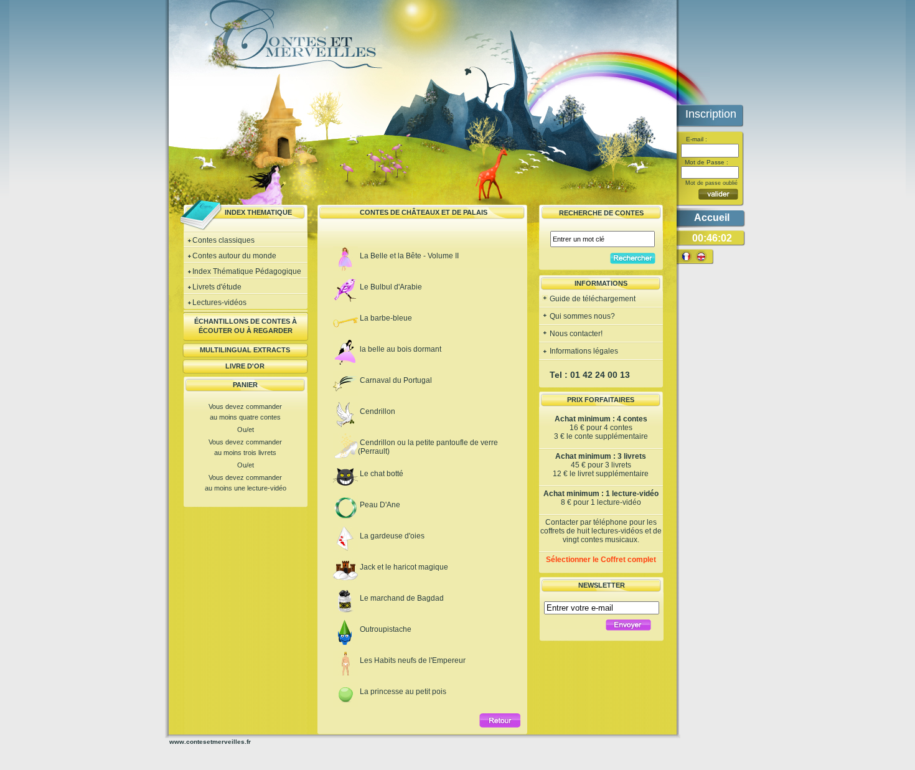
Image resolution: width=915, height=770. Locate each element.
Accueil (712, 217)
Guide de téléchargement (592, 298)
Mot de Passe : (705, 162)
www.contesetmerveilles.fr (210, 741)
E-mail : (695, 139)
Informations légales (583, 351)
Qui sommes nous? (581, 316)
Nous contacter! (575, 333)
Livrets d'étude (217, 287)
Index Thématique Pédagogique (246, 271)
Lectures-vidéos (219, 302)
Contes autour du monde (234, 255)
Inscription (710, 114)
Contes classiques (223, 240)
